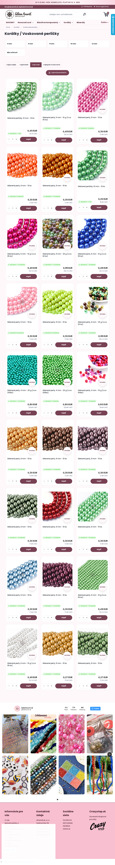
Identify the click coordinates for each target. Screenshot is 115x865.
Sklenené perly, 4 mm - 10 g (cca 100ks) (92, 391)
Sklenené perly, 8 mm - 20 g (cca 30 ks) (57, 255)
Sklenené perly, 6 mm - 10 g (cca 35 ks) (57, 118)
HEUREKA (66, 826)
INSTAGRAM (68, 823)
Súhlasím (44, 857)
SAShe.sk (66, 829)
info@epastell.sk (11, 7)
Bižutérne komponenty (47, 22)
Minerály (81, 22)
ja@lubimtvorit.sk (26, 7)
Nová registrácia (102, 6)
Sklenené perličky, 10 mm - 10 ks (91, 186)
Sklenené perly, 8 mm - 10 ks (90, 117)
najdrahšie (24, 65)
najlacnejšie (11, 65)
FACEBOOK (67, 820)
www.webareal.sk (26, 862)
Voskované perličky (30, 27)
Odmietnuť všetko (26, 857)
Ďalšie (104, 22)
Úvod (8, 27)
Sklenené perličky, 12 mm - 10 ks (20, 118)
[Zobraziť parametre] (57, 72)
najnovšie (36, 65)
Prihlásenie (88, 6)
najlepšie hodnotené (51, 65)
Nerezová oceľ (24, 22)
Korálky (67, 22)
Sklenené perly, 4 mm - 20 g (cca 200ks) (21, 391)
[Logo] (18, 14)
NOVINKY (10, 22)
